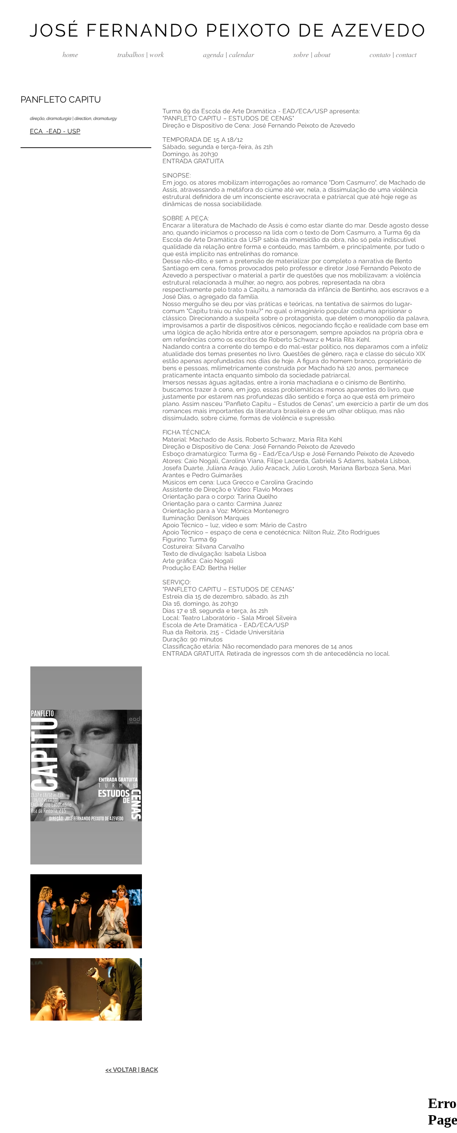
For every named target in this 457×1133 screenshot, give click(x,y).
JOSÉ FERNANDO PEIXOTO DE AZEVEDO (228, 30)
